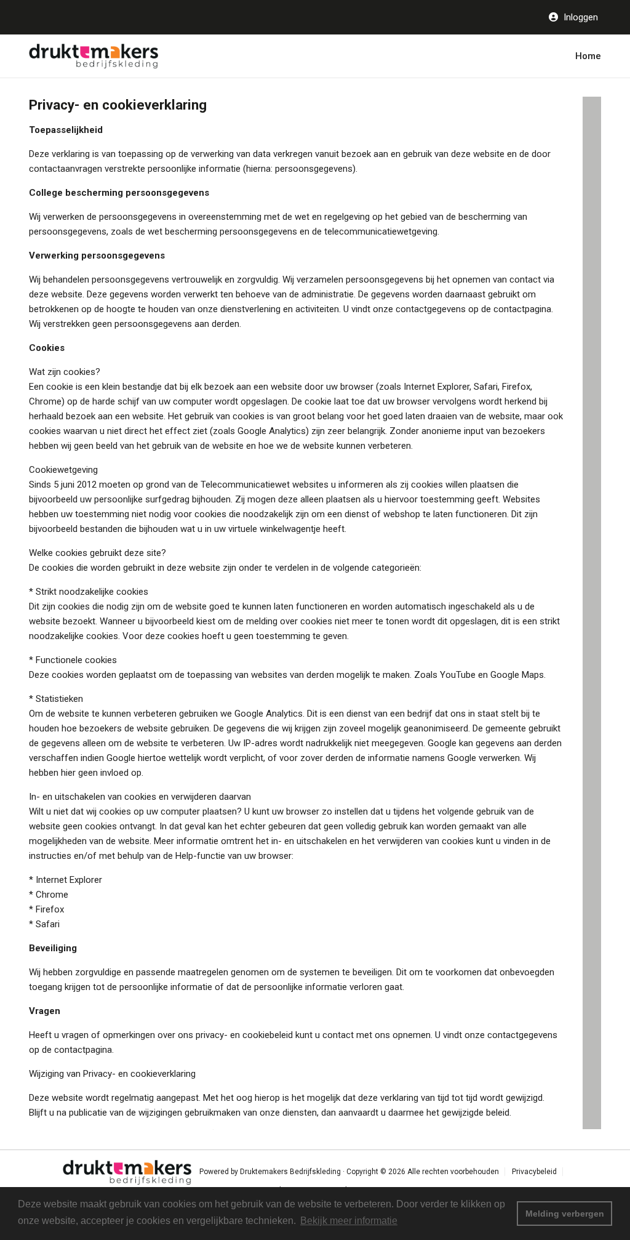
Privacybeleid (534, 1171)
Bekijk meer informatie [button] (348, 1220)
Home (588, 56)
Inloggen (579, 17)
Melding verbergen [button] (564, 1213)
